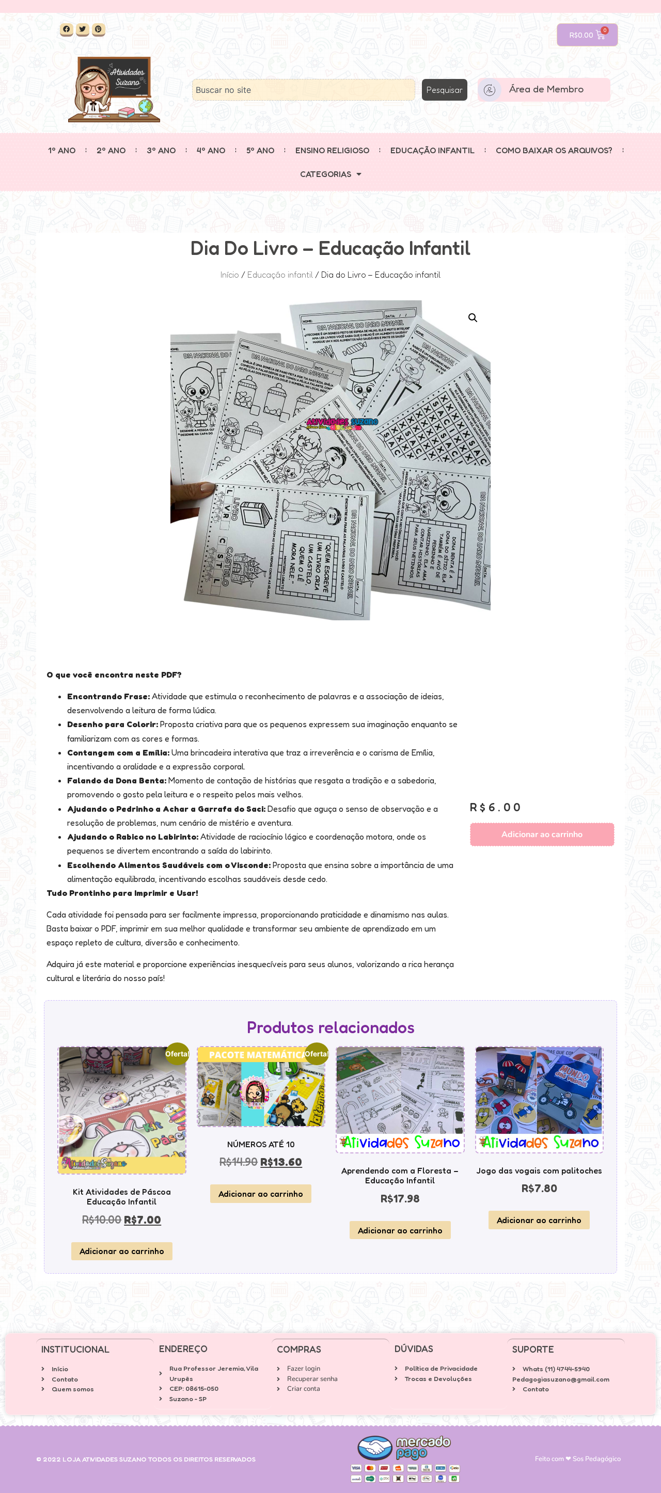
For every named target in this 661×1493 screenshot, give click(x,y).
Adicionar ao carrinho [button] (122, 1251)
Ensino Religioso (332, 150)
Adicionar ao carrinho (542, 834)
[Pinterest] (98, 30)
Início (230, 274)
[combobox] (303, 90)
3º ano (161, 150)
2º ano (111, 150)
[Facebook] (66, 30)
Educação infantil (432, 150)
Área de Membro (546, 88)
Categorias (325, 174)
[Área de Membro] (489, 90)
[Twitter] (82, 30)
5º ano (260, 150)
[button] (473, 318)
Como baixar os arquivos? (554, 150)
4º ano (211, 150)
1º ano (61, 150)
